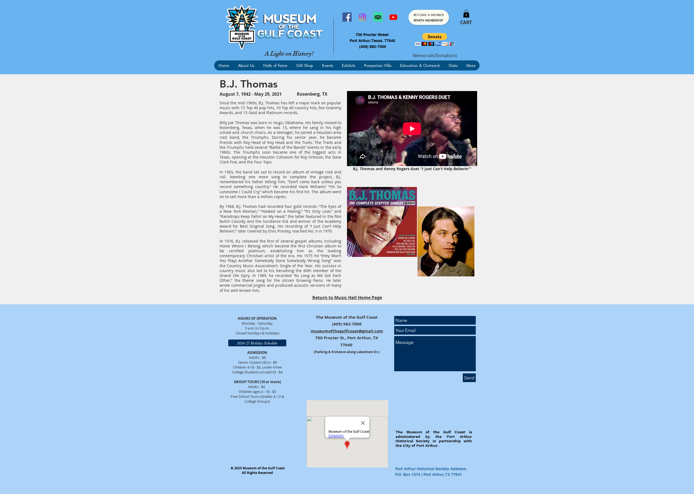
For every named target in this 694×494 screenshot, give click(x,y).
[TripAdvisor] (378, 17)
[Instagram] (362, 17)
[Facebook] (347, 17)
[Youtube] (393, 17)
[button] (466, 14)
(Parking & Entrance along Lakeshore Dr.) (347, 352)
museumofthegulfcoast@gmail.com (347, 331)
